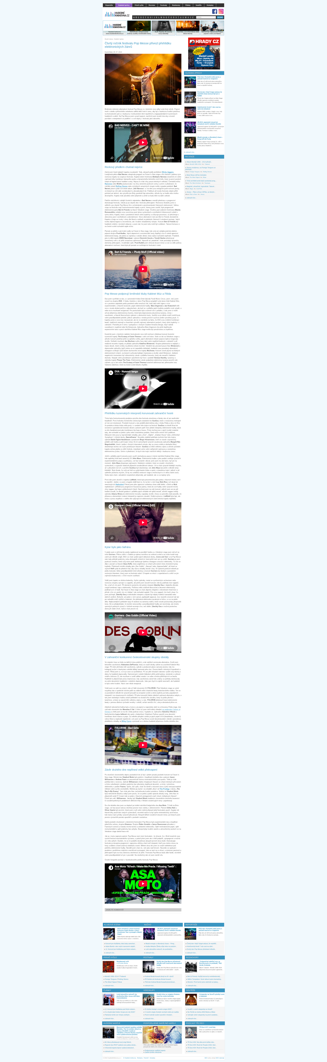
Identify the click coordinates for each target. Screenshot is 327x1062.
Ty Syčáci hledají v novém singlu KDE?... (159, 1009)
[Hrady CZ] (204, 53)
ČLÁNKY (107, 990)
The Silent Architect (195, 183)
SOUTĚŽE (190, 990)
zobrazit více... (190, 152)
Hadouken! (120, 484)
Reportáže (191, 925)
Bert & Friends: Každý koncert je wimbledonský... (204, 976)
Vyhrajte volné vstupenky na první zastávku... (203, 1015)
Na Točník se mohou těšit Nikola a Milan (201, 1012)
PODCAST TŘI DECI (195, 1023)
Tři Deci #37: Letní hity (207, 1027)
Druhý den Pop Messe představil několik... (201, 949)
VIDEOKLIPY (149, 990)
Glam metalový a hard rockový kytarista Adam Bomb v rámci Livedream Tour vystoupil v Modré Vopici (129, 931)
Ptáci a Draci (193, 194)
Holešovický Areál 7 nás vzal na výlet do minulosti (209, 108)
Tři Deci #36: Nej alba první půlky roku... (201, 1042)
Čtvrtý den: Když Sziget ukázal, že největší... (202, 944)
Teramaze (207, 183)
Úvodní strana (109, 39)
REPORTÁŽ (205, 32)
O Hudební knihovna (129, 1058)
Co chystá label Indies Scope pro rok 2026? (120, 1012)
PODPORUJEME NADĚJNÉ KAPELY (159, 1023)
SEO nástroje (220, 1058)
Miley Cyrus (126, 721)
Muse (204, 177)
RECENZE (189, 157)
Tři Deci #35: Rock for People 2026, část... (202, 1045)
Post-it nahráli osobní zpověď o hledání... (159, 1015)
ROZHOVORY (192, 957)
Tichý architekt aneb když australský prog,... (202, 181)
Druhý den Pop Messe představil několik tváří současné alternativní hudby (169, 963)
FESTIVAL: (180, 32)
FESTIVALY (148, 957)
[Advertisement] (147, 918)
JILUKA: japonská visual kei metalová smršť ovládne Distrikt (209, 123)
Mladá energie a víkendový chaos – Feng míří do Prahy (210, 138)
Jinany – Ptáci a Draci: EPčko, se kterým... (201, 192)
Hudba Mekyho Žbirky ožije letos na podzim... (161, 946)
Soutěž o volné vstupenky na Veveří (200, 1009)
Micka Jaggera (167, 172)
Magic (191, 188)
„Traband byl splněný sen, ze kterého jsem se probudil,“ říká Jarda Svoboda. (210, 963)
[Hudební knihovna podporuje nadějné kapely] (162, 1034)
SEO (206, 1058)
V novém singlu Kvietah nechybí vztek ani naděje (162, 1012)
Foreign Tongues (195, 171)
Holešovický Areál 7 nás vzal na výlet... (200, 946)
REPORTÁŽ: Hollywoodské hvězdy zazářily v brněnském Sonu (139, 32)
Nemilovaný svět (123, 961)
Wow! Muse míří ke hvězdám (196, 175)
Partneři (146, 1058)
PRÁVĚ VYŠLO (110, 957)
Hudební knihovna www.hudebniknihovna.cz (115, 32)
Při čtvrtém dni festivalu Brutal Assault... (158, 979)
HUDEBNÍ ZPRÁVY (193, 73)
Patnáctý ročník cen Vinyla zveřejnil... (118, 1015)
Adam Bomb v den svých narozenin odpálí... (121, 946)
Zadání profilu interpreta (153, 1052)
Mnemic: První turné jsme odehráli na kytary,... (203, 982)
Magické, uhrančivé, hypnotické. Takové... (201, 186)
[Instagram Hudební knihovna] (221, 11)
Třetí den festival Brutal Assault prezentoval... (160, 982)
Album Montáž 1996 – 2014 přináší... (199, 162)
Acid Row (199, 188)
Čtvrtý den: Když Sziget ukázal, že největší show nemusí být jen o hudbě (209, 94)
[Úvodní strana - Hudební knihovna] (119, 12)
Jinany (202, 194)
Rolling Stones (121, 186)
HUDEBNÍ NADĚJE (111, 1023)
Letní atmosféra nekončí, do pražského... (159, 949)
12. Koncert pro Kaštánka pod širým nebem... (121, 949)
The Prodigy (164, 789)
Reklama (140, 1058)
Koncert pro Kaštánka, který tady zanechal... (121, 944)
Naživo (147, 925)
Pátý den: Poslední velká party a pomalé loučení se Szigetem (209, 78)
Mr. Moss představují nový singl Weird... (118, 1042)
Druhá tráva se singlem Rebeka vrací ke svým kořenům (168, 995)
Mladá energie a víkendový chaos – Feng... (160, 944)
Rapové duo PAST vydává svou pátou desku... (121, 1045)
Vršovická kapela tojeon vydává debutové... (120, 1048)
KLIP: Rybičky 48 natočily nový (163, 32)
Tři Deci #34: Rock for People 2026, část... (202, 1048)
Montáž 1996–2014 (195, 164)
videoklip (165, 33)
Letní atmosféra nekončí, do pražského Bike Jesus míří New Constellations (128, 996)
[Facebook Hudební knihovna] (215, 11)
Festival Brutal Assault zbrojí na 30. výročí (159, 976)
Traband (207, 164)
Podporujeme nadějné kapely (155, 1050)
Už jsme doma (123, 963)
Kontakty (152, 1058)
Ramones (109, 184)
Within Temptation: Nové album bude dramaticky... (205, 979)
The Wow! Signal (195, 177)
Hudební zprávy (119, 39)
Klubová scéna (112, 925)
